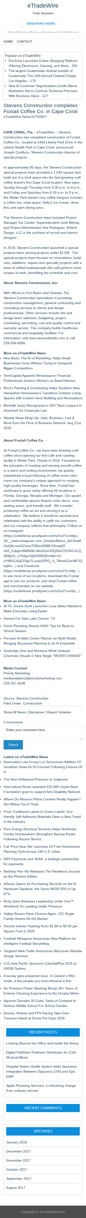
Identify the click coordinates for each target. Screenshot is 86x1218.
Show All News (15, 712)
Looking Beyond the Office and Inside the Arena (42, 1043)
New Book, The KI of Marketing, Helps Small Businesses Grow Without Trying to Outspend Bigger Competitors (38, 363)
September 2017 (19, 1178)
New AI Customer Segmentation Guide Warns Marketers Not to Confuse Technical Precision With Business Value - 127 (43, 91)
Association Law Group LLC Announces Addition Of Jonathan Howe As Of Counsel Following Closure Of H (43, 767)
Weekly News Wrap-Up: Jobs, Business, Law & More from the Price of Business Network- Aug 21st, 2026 (43, 423)
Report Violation (59, 712)
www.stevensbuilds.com (47, 338)
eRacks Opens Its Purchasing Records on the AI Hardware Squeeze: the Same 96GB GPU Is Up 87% (40, 889)
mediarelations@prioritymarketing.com (33, 678)
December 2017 (18, 1151)
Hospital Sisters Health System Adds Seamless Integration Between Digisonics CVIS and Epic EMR (41, 1071)
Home (8, 41)
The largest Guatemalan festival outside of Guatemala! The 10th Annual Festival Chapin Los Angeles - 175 (42, 76)
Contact (24, 41)
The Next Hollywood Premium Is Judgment (36, 779)
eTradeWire (43, 5)
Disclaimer (36, 712)
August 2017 (15, 1188)
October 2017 (16, 1169)
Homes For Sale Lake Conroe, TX (29, 618)
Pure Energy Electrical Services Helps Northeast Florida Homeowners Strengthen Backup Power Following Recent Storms (40, 834)
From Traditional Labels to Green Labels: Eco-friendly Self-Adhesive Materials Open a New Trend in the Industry (42, 817)
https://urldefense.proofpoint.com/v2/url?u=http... (41, 571)
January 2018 (16, 1142)
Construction (32, 703)
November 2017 (18, 1160)
